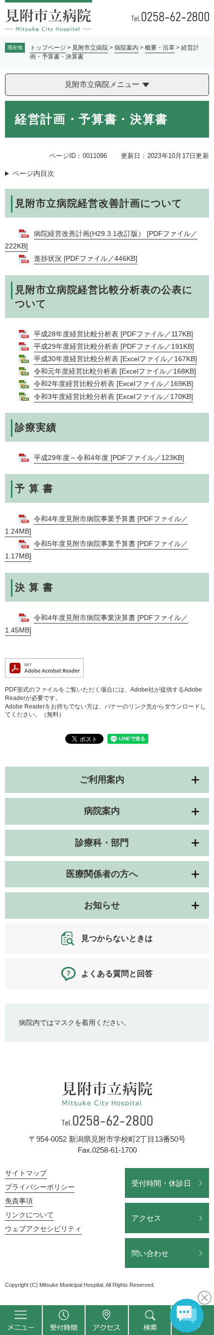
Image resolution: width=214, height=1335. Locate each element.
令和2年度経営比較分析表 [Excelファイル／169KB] (113, 384)
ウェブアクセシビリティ (43, 1229)
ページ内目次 (33, 173)
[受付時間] (64, 1320)
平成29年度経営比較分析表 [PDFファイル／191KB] (114, 346)
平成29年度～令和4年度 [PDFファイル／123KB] (109, 458)
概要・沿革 (160, 47)
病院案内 (126, 47)
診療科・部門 (102, 843)
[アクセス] (106, 1320)
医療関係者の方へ (102, 874)
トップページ (48, 47)
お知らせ (102, 905)
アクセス (146, 1218)
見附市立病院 (90, 47)
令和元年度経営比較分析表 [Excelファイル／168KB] (115, 371)
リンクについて (29, 1215)
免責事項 (19, 1201)
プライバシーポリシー (40, 1187)
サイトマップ (26, 1173)
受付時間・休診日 (161, 1183)
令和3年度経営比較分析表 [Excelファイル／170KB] (113, 396)
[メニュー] (21, 1320)
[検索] (150, 1320)
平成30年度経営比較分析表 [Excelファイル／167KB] (115, 359)
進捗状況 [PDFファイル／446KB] (85, 258)
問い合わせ (150, 1253)
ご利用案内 (102, 780)
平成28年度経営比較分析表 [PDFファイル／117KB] (113, 334)
